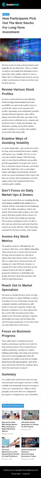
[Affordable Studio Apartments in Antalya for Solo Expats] (30, 415)
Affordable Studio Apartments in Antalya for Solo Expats (30, 424)
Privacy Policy (16, 474)
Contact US (26, 474)
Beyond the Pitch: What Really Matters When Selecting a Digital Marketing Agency (9, 426)
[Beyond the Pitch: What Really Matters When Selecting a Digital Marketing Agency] (11, 415)
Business (6, 14)
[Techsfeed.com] (10, 4)
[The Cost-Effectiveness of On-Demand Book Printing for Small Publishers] (11, 442)
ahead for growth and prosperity (14, 362)
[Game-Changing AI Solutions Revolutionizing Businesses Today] (30, 442)
